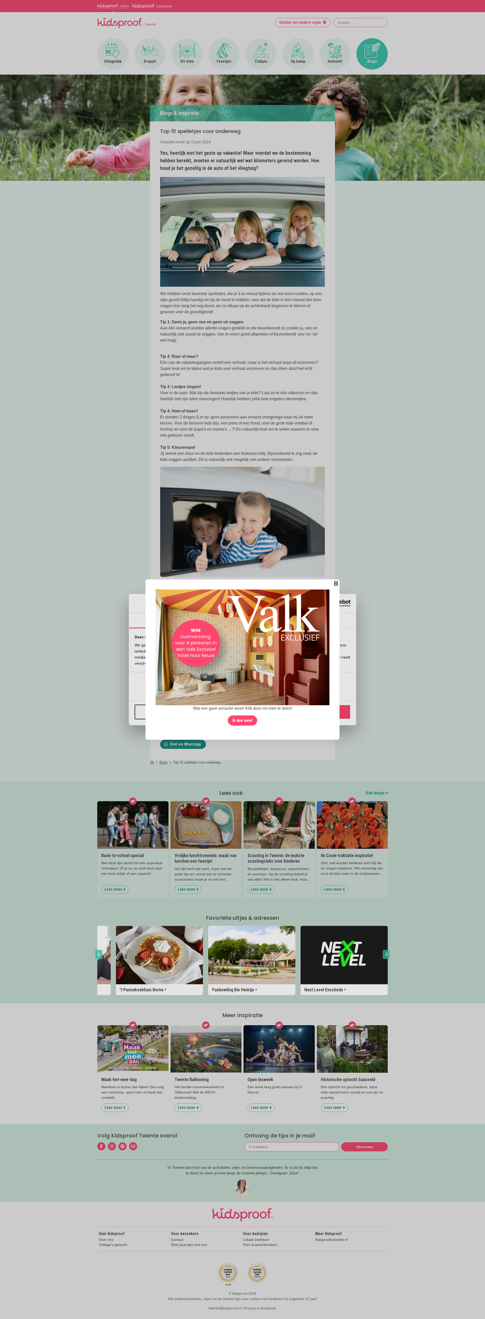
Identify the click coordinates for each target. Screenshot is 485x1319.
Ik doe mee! (242, 720)
